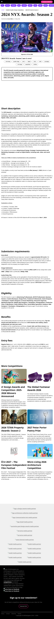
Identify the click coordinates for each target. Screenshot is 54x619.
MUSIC (45, 5)
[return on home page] (9, 2)
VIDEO (40, 5)
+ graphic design (16, 61)
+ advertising (7, 61)
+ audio (39, 61)
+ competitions (27, 64)
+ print (23, 61)
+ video (34, 61)
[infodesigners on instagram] (11, 591)
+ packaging (46, 61)
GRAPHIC (14, 5)
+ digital (28, 61)
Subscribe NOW (23, 606)
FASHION (24, 5)
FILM (35, 5)
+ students (35, 64)
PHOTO (30, 5)
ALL (2, 5)
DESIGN (7, 5)
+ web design (19, 64)
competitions (8, 582)
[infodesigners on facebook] (11, 589)
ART (19, 5)
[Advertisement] (27, 91)
